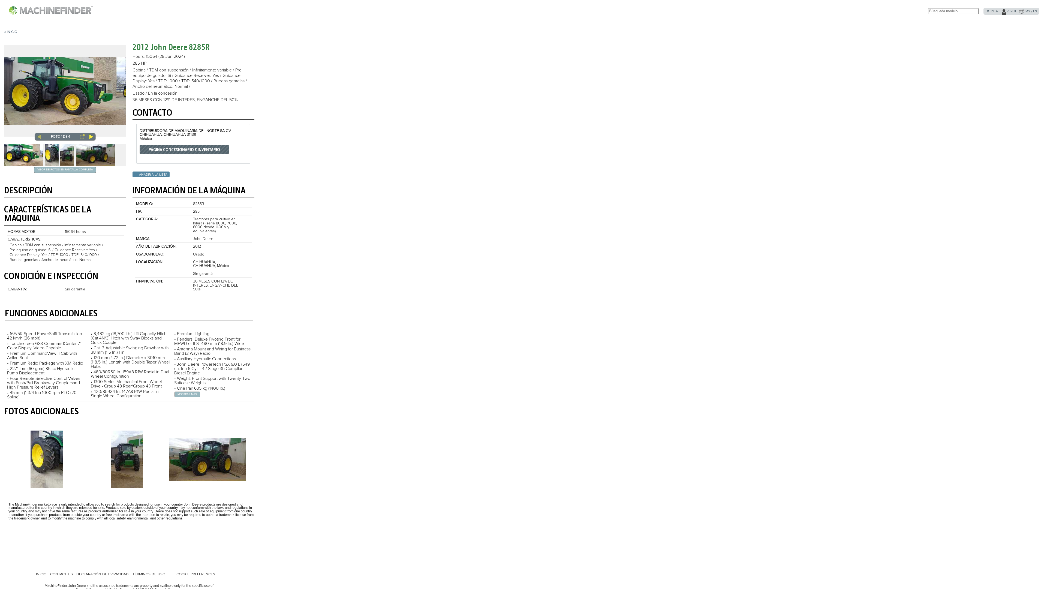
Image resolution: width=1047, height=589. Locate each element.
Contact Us (61, 574)
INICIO (41, 574)
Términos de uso (149, 574)
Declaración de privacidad (102, 574)
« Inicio (10, 32)
